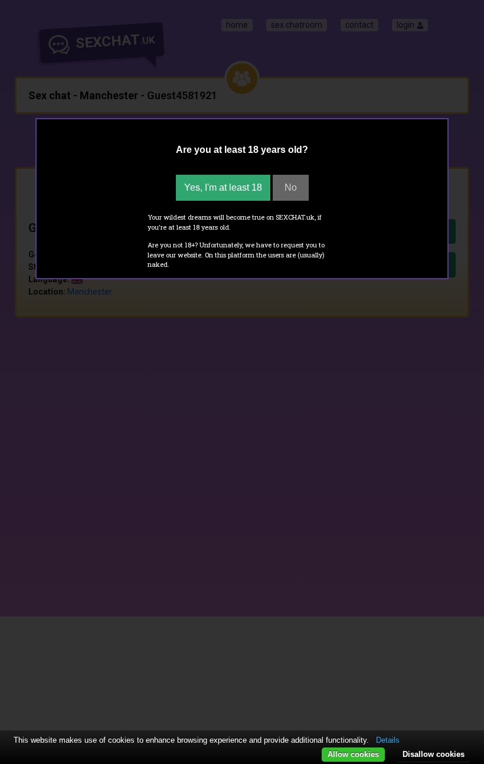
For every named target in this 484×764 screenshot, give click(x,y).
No (290, 187)
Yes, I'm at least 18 (223, 187)
